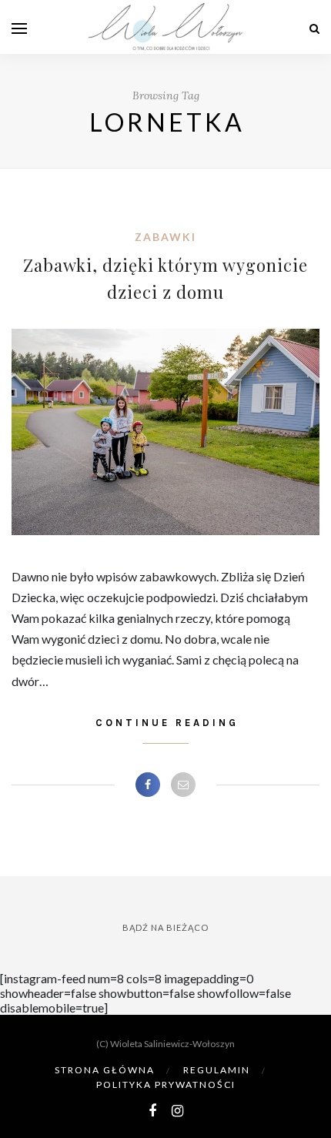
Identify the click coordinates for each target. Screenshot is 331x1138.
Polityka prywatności (166, 1084)
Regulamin (216, 1070)
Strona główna (105, 1070)
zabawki (165, 236)
